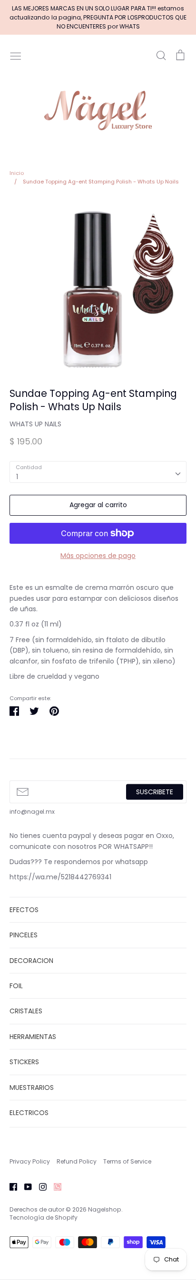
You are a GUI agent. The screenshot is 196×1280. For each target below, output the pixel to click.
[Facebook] (9, 1186)
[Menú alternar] (16, 55)
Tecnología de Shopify (44, 1217)
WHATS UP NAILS (35, 424)
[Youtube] (24, 1186)
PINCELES (24, 935)
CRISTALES (26, 1011)
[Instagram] (39, 1186)
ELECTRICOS (29, 1112)
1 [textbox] (17, 476)
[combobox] (98, 472)
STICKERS (24, 1062)
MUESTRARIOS (32, 1087)
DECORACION (31, 960)
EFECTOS (24, 909)
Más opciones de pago (98, 555)
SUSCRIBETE (154, 792)
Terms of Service (127, 1161)
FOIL (16, 986)
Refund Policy (77, 1161)
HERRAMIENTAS (33, 1036)
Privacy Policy (30, 1161)
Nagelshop (104, 1209)
